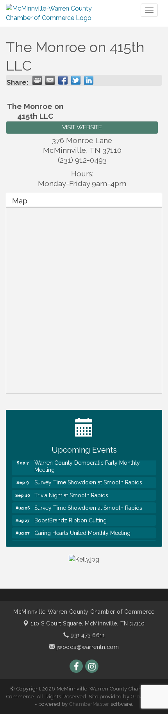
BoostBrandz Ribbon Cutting (70, 518)
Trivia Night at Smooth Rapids (71, 493)
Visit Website (82, 127)
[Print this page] (37, 80)
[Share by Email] (50, 80)
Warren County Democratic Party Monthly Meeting (87, 464)
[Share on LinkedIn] (88, 80)
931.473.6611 (87, 635)
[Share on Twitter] (75, 80)
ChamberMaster (89, 704)
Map (19, 200)
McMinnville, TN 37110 (87, 623)
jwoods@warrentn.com (87, 647)
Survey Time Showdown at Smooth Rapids (88, 480)
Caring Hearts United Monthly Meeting (82, 531)
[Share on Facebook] (63, 80)
